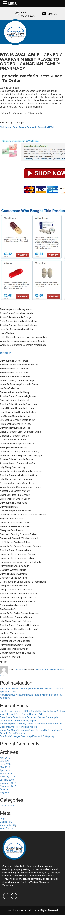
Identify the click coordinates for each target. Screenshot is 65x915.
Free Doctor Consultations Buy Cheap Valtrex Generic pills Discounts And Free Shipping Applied (29, 719)
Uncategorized (7, 805)
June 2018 (5, 763)
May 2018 (5, 767)
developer (20, 669)
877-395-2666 (28, 15)
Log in (3, 818)
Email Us (52, 13)
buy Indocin (5, 353)
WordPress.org (7, 828)
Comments (8, 824)
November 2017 (8, 786)
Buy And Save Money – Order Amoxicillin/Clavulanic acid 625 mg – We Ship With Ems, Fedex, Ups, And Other (32, 712)
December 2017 (8, 782)
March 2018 (6, 773)
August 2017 (6, 792)
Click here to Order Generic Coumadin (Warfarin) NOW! (27, 127)
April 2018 (5, 770)
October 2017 (7, 789)
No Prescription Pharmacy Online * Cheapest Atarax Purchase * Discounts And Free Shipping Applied (31, 725)
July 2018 (5, 760)
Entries (6, 821)
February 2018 (7, 776)
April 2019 (5, 757)
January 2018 (7, 779)
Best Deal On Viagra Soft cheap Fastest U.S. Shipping (27, 736)
